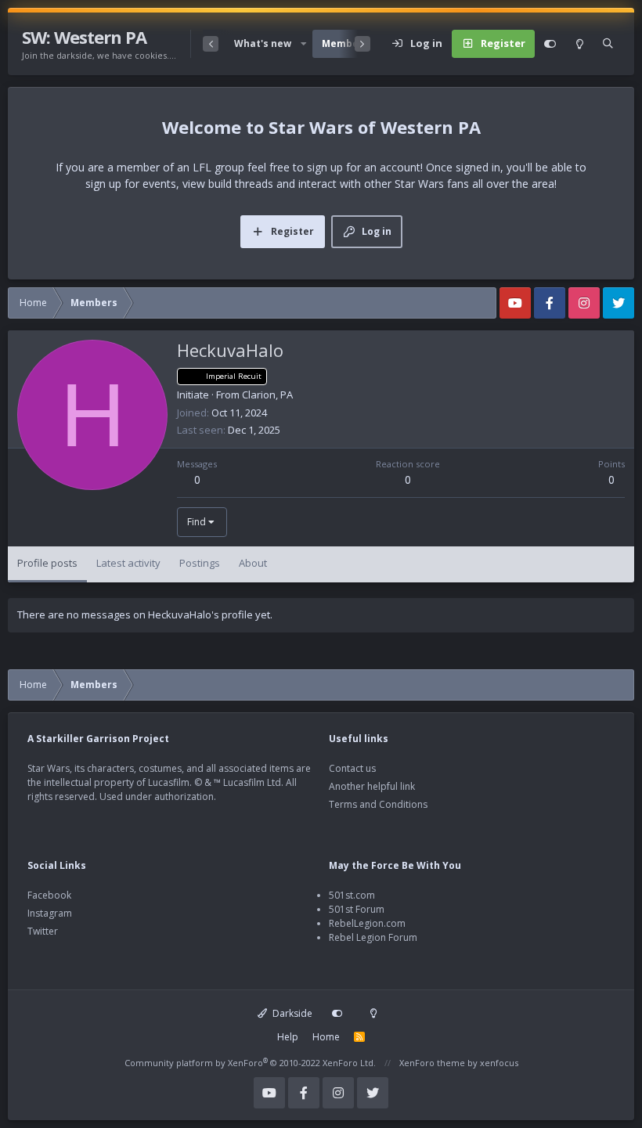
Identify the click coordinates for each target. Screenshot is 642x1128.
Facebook (49, 895)
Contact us (352, 768)
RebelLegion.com (367, 923)
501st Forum (356, 909)
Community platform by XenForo (250, 1063)
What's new (262, 43)
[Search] (607, 44)
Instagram (49, 913)
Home (326, 1036)
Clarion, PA (267, 394)
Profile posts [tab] (47, 563)
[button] (303, 44)
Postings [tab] (199, 563)
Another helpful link (372, 786)
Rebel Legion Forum (373, 937)
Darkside (291, 1013)
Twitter (42, 931)
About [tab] (253, 563)
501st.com (352, 895)
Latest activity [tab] (128, 563)
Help (287, 1036)
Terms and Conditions (378, 804)
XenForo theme (432, 1063)
